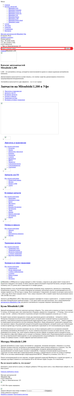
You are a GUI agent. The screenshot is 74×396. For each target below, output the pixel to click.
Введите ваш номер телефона (16, 390)
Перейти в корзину (7, 37)
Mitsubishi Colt (13, 15)
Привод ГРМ (12, 183)
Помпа (10, 150)
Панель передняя (14, 214)
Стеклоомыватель (14, 165)
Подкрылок (12, 208)
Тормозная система (11, 98)
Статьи (7, 24)
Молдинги (11, 203)
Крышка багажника (14, 207)
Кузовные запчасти (11, 94)
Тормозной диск (13, 248)
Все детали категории (12, 146)
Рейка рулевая (13, 275)
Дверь (10, 210)
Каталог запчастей (11, 6)
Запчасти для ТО (10, 93)
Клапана (11, 153)
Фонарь (10, 235)
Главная (7, 5)
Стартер (11, 157)
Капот (10, 202)
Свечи (10, 185)
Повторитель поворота (16, 233)
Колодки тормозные (15, 255)
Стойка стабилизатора (15, 271)
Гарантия (8, 27)
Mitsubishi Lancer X (14, 12)
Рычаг (10, 277)
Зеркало (11, 230)
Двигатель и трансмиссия (13, 91)
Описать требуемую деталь (9, 371)
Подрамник (12, 215)
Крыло (10, 217)
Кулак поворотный (14, 270)
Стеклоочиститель (14, 164)
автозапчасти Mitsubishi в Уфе (10, 302)
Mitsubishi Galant (13, 22)
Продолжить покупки (21, 394)
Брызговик (12, 198)
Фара (10, 232)
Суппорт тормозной (15, 253)
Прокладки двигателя (15, 151)
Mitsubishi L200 (13, 18)
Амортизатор (12, 268)
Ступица (11, 273)
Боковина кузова (13, 200)
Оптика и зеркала (10, 96)
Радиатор (11, 148)
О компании (9, 29)
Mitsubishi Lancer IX (14, 13)
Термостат (11, 162)
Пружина (11, 278)
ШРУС (10, 160)
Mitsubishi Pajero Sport (15, 20)
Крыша (10, 212)
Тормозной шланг (14, 250)
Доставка (8, 25)
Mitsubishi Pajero (13, 17)
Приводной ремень (14, 180)
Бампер (10, 205)
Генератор (11, 155)
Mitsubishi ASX (13, 8)
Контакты (8, 31)
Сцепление (12, 167)
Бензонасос (12, 158)
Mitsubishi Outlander (14, 10)
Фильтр (10, 182)
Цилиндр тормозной (15, 252)
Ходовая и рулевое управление (15, 100)
